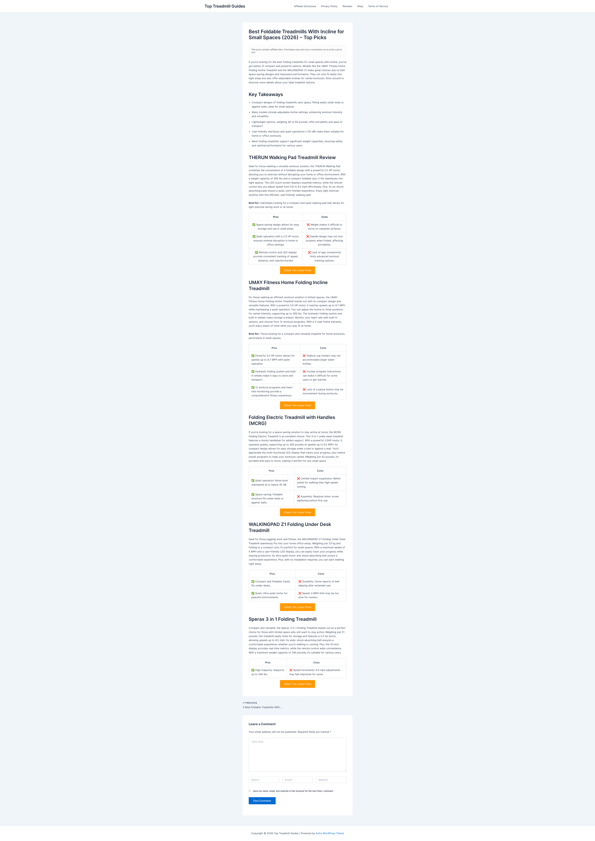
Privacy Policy (329, 6)
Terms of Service (378, 6)
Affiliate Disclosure (305, 6)
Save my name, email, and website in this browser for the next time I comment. (293, 791)
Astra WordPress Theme (330, 833)
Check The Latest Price (297, 270)
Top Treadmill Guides (225, 6)
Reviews (347, 6)
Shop (360, 6)
